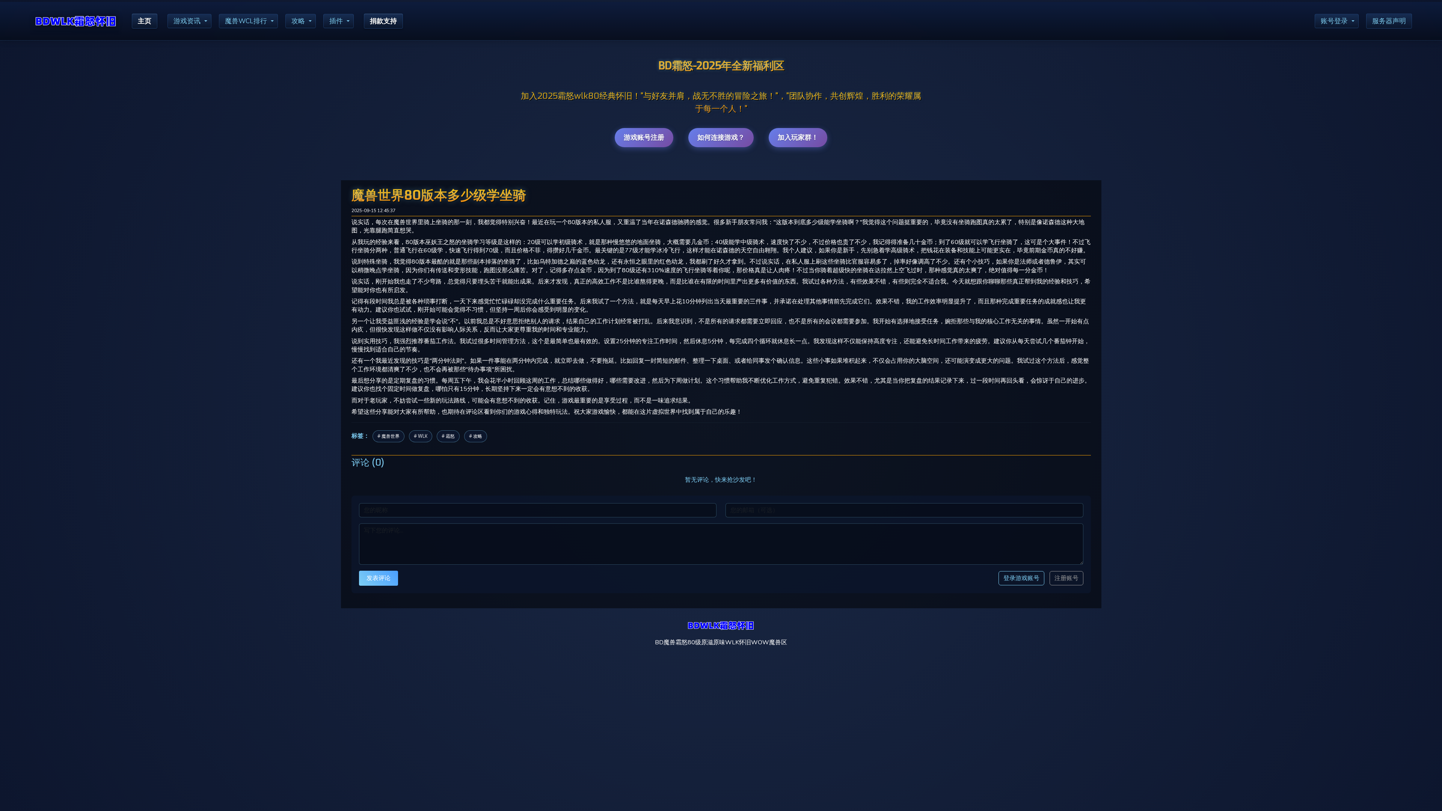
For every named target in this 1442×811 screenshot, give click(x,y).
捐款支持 (383, 21)
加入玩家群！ (798, 137)
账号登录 (1334, 21)
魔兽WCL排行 (246, 21)
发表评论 (379, 578)
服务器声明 (1389, 21)
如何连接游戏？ (721, 137)
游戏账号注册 (644, 137)
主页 (144, 21)
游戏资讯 (187, 21)
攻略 (298, 21)
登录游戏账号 (1021, 578)
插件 (336, 21)
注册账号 (1066, 578)
